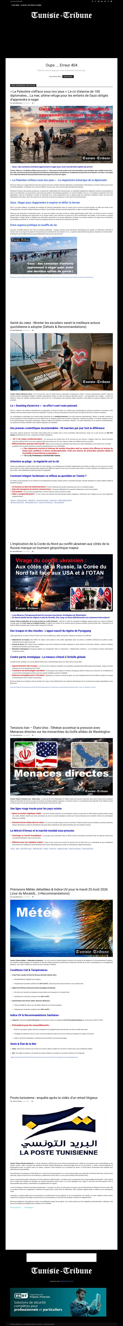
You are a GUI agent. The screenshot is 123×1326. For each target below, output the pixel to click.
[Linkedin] (101, 1)
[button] (92, 1)
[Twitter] (108, 1)
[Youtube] (111, 1)
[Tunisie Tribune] (61, 15)
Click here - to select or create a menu (26, 5)
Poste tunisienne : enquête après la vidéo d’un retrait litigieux (54, 1098)
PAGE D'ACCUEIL (68, 76)
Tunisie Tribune (17, 1101)
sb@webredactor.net (66, 1281)
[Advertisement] (61, 1257)
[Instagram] (98, 1)
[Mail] (105, 1)
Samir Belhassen (17, 103)
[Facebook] (95, 1)
